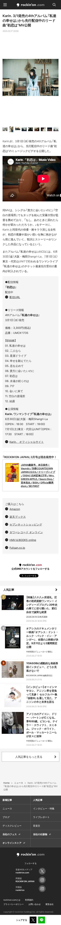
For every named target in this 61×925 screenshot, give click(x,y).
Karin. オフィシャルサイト (26, 442)
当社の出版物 (40, 834)
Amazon (14, 509)
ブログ (6, 817)
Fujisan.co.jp (17, 547)
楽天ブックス (17, 516)
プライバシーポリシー (13, 904)
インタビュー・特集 (43, 808)
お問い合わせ (34, 904)
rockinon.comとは (11, 900)
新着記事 (7, 799)
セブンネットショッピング (25, 524)
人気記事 (8, 589)
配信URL (14, 297)
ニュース (7, 808)
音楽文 (36, 825)
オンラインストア (12, 842)
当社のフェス (10, 834)
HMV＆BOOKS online (22, 540)
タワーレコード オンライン (26, 532)
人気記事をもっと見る (28, 756)
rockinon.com (31, 5)
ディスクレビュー (12, 825)
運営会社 (49, 904)
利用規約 (29, 900)
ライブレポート (41, 817)
